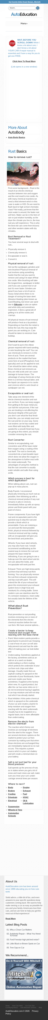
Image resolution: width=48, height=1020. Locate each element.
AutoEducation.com (24, 15)
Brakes (11, 791)
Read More (11, 919)
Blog (40, 1007)
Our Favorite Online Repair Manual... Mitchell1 (24, 2)
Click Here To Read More (24, 61)
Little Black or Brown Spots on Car (25, 944)
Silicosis (18, 305)
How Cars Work (17, 1006)
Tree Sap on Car (17, 948)
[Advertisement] (24, 98)
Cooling (12, 794)
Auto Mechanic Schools (28, 1007)
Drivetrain (12, 797)
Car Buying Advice (12, 1007)
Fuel (25, 794)
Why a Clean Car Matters (21, 930)
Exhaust (27, 791)
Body (10, 787)
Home (8, 1006)
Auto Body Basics (16, 137)
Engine (26, 787)
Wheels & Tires (15, 810)
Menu (16, 24)
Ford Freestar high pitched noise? (24, 940)
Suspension (13, 807)
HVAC (26, 797)
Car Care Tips (30, 1006)
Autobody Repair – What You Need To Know (25, 935)
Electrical (12, 801)
